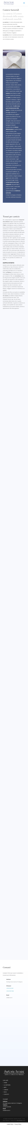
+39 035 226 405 (9, 988)
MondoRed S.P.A (21, 1120)
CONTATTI (6, 1094)
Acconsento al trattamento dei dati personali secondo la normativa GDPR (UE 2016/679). (14, 1044)
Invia (19, 1050)
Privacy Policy (18, 1124)
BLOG (5, 1092)
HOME (5, 1082)
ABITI (5, 1087)
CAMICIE (6, 1089)
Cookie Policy (10, 1124)
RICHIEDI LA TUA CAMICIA (12, 45)
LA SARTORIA (7, 1085)
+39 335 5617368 (10, 991)
